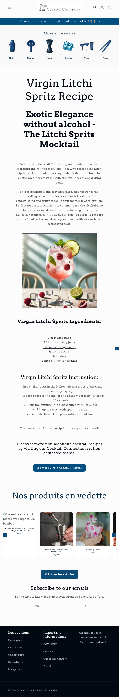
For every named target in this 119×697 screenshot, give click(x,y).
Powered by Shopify (47, 690)
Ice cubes (59, 356)
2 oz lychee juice (59, 337)
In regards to (16, 669)
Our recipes (15, 647)
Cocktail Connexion (27, 690)
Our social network (55, 658)
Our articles (15, 662)
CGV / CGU (50, 644)
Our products (16, 654)
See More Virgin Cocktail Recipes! (59, 467)
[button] (9, 7)
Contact (48, 651)
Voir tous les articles (59, 574)
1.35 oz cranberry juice (59, 342)
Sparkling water (59, 351)
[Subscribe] (85, 606)
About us (49, 666)
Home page (15, 640)
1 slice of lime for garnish (59, 360)
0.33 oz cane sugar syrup (59, 347)
